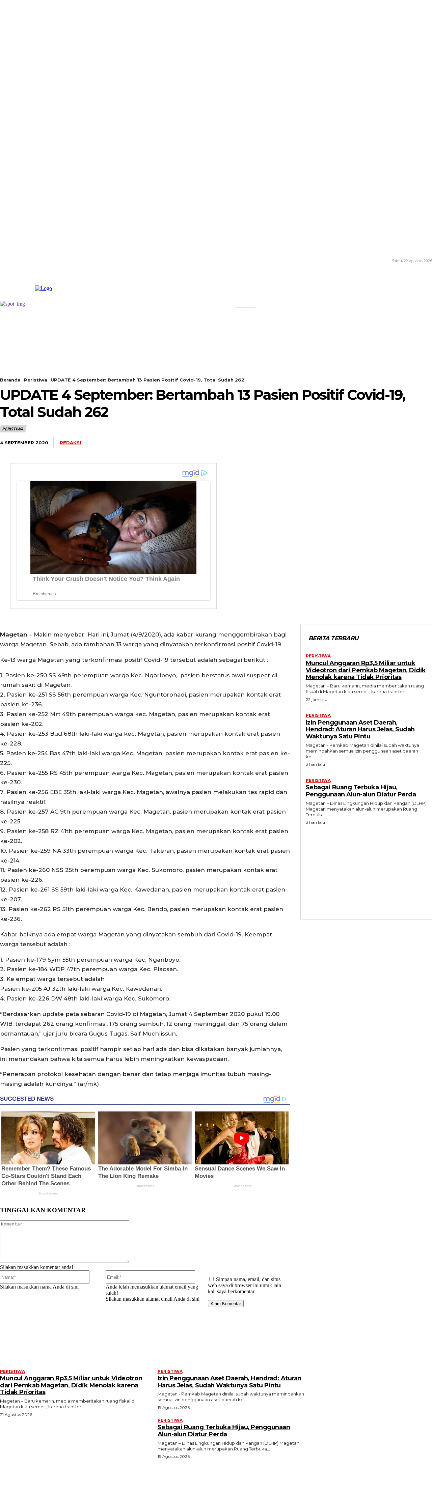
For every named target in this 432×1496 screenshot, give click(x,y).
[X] (30, 260)
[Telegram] (345, 443)
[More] (420, 443)
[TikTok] (20, 260)
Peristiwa (35, 380)
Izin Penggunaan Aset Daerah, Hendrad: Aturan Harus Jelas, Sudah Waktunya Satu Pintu (360, 729)
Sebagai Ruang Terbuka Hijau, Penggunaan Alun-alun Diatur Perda (361, 791)
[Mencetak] (395, 443)
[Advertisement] (366, 870)
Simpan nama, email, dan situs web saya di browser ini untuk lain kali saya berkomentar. (244, 1285)
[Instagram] (10, 260)
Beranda (10, 380)
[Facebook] (271, 443)
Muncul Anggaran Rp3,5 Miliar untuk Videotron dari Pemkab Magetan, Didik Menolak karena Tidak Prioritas (366, 670)
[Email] (370, 443)
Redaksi (70, 442)
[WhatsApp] (320, 443)
